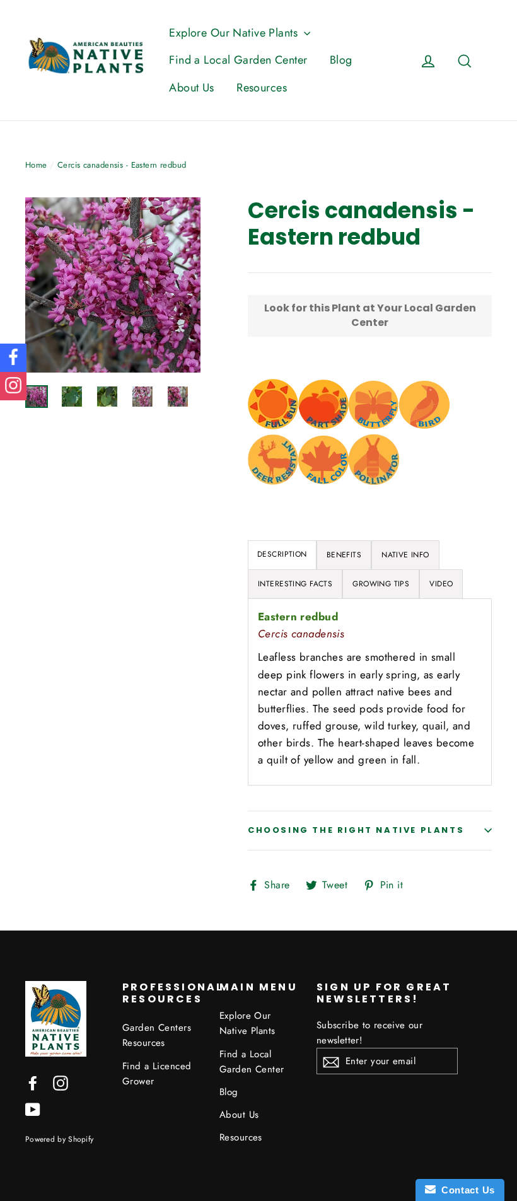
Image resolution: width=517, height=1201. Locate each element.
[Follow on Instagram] (13, 386)
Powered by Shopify (59, 1139)
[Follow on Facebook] (13, 358)
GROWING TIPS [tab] (380, 583)
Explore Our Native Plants (235, 33)
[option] (112, 285)
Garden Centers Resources (156, 1035)
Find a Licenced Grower (156, 1073)
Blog (341, 60)
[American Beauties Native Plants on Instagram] (60, 1082)
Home (36, 165)
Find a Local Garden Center (238, 60)
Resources (261, 87)
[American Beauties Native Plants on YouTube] (32, 1108)
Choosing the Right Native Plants (356, 830)
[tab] (282, 555)
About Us (191, 87)
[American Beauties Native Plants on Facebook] (32, 1082)
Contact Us (465, 1190)
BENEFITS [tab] (344, 554)
